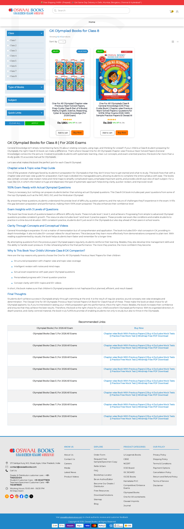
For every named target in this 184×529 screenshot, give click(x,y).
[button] (67, 119)
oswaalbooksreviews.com (71, 517)
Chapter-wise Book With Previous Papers (124, 357)
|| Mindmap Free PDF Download (152, 336)
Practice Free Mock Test (123, 336)
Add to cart (63, 133)
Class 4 (13, 56)
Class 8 (13, 76)
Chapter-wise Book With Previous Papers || (125, 333)
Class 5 (13, 61)
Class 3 (13, 50)
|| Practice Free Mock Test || (124, 395)
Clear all (14, 123)
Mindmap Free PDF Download (153, 348)
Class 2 (13, 45)
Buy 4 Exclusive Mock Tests (161, 333)
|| (110, 336)
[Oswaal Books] (27, 11)
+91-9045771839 (42, 480)
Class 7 (13, 71)
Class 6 (13, 66)
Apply (35, 123)
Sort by (53, 41)
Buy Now (77, 133)
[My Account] (177, 11)
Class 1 (13, 40)
